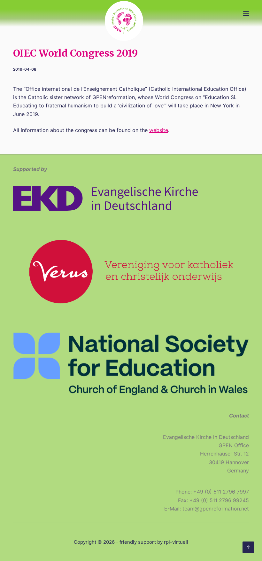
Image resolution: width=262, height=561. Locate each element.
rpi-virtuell (176, 542)
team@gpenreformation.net (215, 508)
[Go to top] (248, 547)
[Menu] (246, 13)
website (158, 130)
